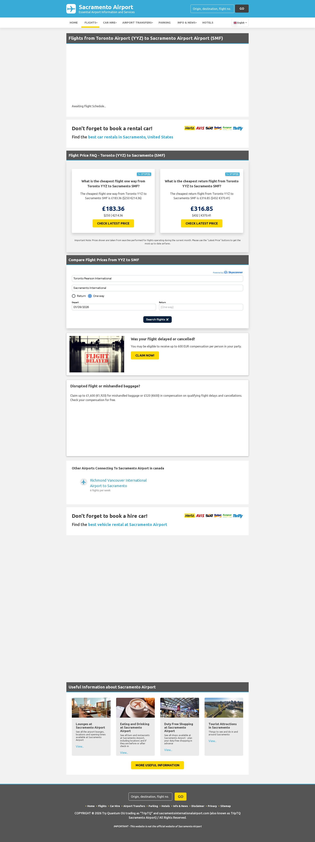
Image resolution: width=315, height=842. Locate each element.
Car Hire (109, 22)
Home (74, 22)
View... (80, 746)
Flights (90, 22)
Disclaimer (197, 806)
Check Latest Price (113, 223)
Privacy (212, 806)
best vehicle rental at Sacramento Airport (127, 524)
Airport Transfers (137, 22)
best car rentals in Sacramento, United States (130, 137)
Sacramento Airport (107, 9)
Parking (165, 22)
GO (242, 8)
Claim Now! (144, 355)
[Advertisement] (157, 76)
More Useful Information (157, 765)
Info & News (186, 22)
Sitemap (225, 806)
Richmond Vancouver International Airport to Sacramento (118, 485)
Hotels (207, 22)
